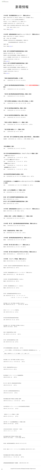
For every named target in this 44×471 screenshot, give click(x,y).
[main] (22, 7)
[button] (39, 350)
